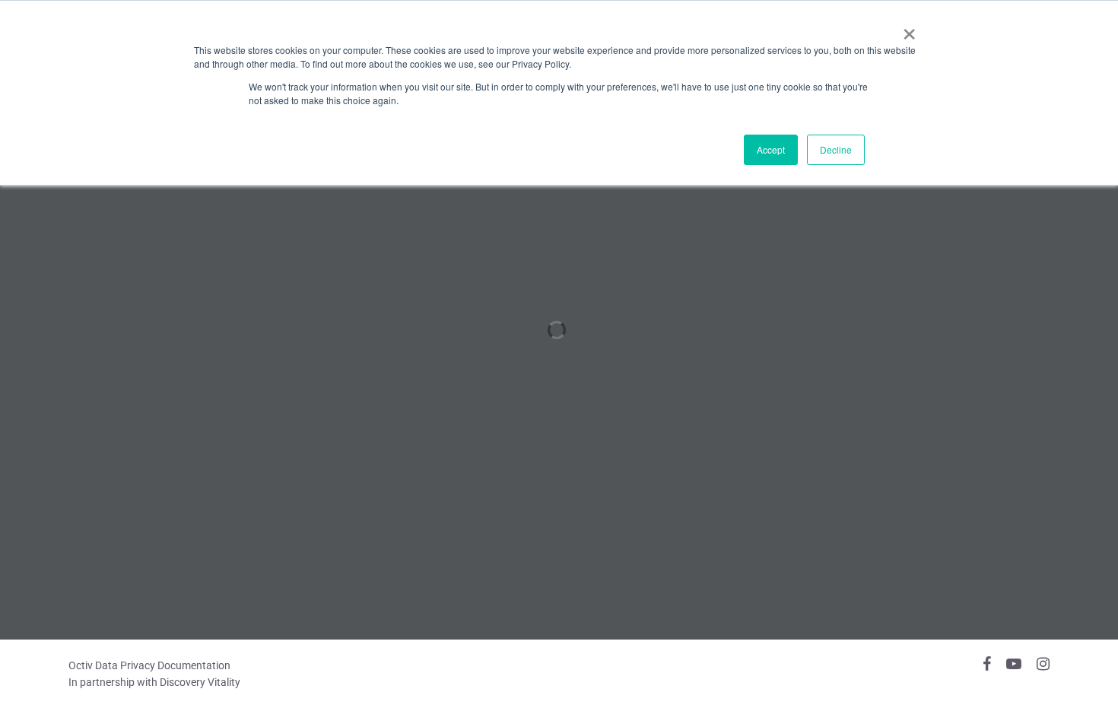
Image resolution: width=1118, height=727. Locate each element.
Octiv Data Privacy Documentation (149, 665)
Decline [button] (836, 149)
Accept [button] (771, 149)
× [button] (909, 29)
